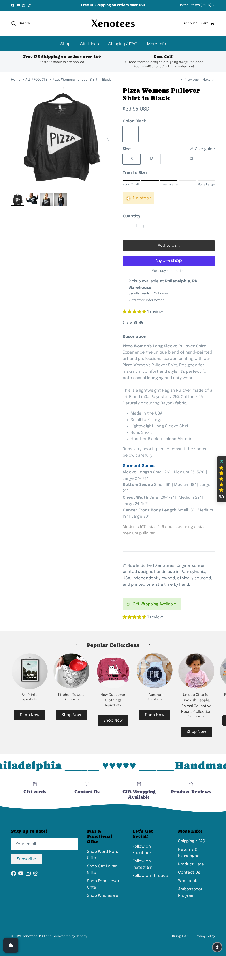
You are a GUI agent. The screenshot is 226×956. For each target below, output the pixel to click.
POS (42, 936)
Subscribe (26, 859)
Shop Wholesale (102, 896)
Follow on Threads (150, 876)
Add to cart (169, 246)
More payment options (169, 270)
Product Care (191, 864)
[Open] (10, 945)
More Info (156, 43)
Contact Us (189, 872)
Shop (65, 43)
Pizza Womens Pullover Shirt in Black (81, 80)
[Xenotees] (113, 23)
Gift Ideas (89, 43)
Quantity (131, 216)
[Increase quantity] (145, 226)
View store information (146, 300)
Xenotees (30, 936)
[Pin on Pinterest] (141, 322)
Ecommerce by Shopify (70, 936)
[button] (221, 479)
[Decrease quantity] (127, 226)
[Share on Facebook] (135, 322)
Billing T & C (180, 936)
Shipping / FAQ (123, 43)
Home (16, 80)
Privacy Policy (205, 936)
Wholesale (188, 881)
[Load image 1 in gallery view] (62, 137)
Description (135, 337)
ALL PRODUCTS (36, 80)
